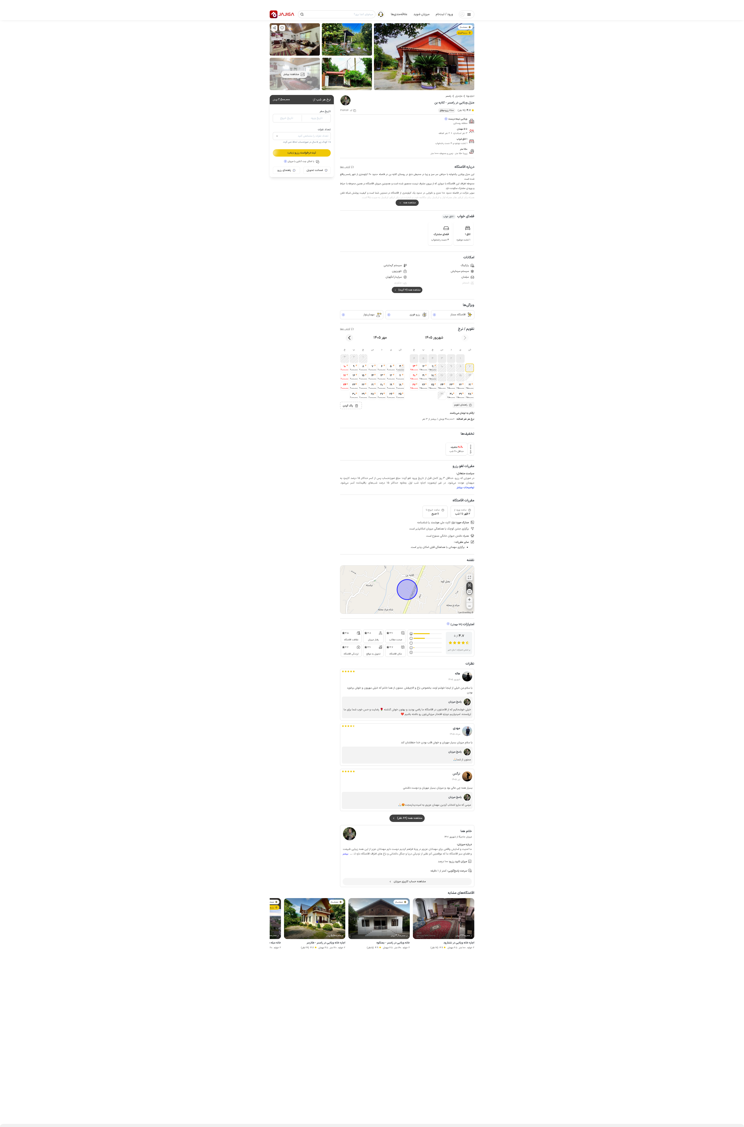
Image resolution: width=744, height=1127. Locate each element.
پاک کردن (348, 406)
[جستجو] (302, 14)
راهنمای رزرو (284, 170)
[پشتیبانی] (381, 14)
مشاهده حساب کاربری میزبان (410, 882)
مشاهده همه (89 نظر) (409, 818)
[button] (444, 14)
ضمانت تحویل (315, 170)
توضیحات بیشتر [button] (465, 487)
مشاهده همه (409, 202)
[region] (407, 589)
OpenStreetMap (464, 612)
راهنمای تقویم (460, 405)
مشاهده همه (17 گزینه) (409, 290)
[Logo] (273, 14)
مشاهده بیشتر (291, 74)
